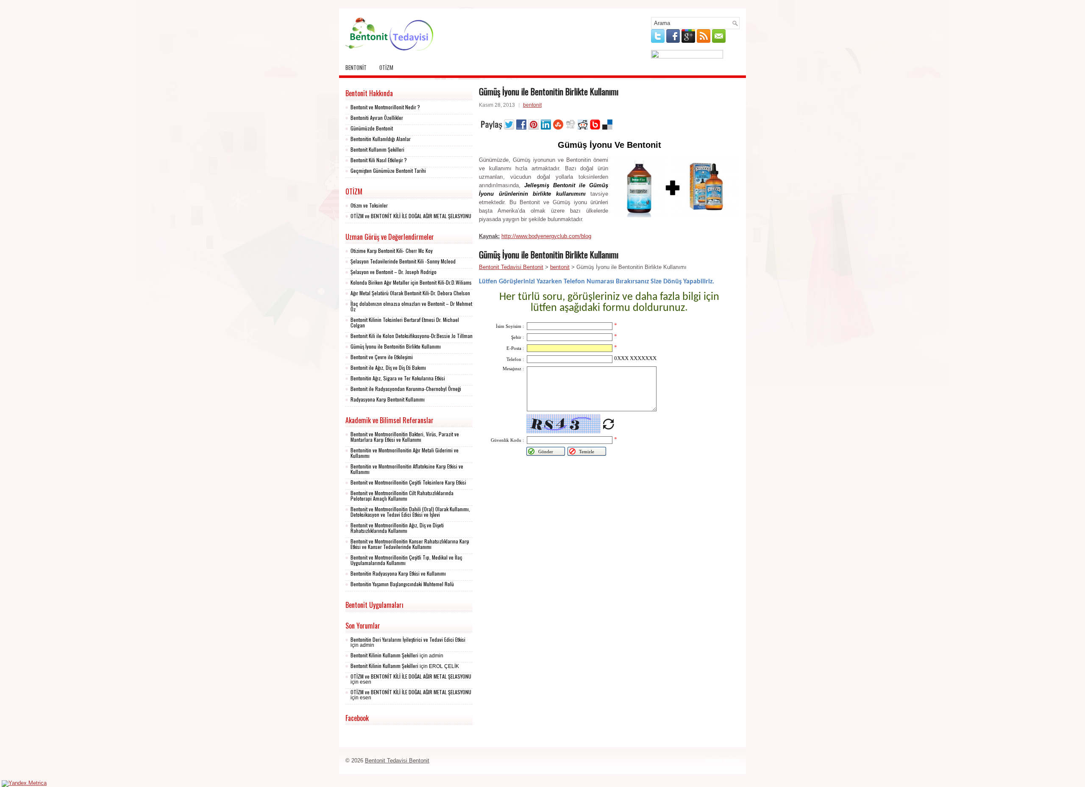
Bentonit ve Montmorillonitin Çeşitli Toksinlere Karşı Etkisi (408, 482)
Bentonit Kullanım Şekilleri (377, 149)
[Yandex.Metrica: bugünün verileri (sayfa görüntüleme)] (24, 783)
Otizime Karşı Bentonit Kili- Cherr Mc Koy (392, 250)
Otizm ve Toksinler (369, 205)
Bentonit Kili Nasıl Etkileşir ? (379, 159)
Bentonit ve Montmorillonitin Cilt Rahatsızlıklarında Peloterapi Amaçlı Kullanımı (402, 495)
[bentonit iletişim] (687, 56)
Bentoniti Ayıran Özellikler (377, 117)
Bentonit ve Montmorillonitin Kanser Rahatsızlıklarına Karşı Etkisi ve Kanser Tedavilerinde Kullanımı (410, 544)
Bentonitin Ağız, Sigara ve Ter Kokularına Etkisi (398, 378)
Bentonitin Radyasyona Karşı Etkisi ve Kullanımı (398, 573)
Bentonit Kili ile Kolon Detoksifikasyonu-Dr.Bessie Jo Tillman (412, 335)
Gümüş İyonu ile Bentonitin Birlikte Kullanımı (396, 346)
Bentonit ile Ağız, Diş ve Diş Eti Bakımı (388, 367)
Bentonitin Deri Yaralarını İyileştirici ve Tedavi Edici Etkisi (408, 639)
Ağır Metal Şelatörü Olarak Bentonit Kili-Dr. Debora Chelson (410, 293)
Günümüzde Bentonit (372, 128)
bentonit (356, 67)
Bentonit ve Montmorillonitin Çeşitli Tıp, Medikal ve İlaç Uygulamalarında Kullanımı (406, 560)
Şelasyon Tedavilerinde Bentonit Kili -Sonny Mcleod (403, 261)
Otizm (386, 67)
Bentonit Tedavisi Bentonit (511, 267)
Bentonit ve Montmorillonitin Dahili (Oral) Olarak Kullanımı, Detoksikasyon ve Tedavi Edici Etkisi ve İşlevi (410, 511)
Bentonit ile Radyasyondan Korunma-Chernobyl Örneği (406, 388)
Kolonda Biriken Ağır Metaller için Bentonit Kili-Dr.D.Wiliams (411, 282)
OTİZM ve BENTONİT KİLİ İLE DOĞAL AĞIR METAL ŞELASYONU (411, 215)
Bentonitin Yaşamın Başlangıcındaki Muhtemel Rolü (402, 583)
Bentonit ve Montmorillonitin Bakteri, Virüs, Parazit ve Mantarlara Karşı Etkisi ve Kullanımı (405, 436)
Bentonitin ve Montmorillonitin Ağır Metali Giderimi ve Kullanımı (405, 452)
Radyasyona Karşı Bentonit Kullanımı (388, 399)
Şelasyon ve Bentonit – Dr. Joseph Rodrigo (394, 271)
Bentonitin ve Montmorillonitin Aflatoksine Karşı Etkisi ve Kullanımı (407, 469)
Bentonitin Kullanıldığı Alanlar (381, 138)
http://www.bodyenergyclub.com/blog (546, 236)
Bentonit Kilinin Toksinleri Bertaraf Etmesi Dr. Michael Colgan (405, 322)
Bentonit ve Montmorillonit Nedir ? (385, 107)
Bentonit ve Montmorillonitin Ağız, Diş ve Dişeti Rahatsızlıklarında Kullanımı (397, 527)
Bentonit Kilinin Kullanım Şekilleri (384, 655)
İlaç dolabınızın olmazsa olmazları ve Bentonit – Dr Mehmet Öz (411, 306)
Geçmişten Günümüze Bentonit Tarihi (388, 170)
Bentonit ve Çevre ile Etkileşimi (382, 356)
